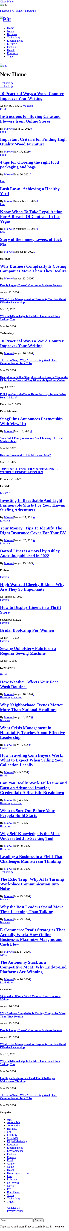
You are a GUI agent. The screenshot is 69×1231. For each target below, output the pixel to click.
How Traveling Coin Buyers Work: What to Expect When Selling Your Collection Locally (32, 760)
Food (3, 109)
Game (10, 1166)
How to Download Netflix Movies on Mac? (25, 455)
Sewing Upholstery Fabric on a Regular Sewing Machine (28, 651)
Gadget (11, 1163)
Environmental (15, 1150)
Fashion (11, 46)
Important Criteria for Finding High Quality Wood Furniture (33, 141)
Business (12, 34)
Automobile (13, 1122)
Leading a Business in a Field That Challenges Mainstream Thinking (31, 859)
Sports (10, 1195)
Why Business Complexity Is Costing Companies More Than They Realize (33, 268)
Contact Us (13, 1207)
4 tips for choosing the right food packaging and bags (29, 164)
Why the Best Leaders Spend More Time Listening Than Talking (31, 909)
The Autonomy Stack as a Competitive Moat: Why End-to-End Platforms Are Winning (33, 967)
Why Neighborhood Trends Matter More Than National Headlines (31, 707)
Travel (10, 56)
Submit (38, 1220)
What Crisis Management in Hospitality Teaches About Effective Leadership (32, 733)
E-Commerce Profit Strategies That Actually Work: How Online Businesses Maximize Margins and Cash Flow (32, 937)
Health (11, 50)
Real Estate (13, 1192)
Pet (9, 1188)
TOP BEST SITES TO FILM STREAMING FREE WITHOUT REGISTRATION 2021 (31, 471)
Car (9, 1131)
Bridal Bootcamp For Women (27, 630)
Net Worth (13, 1182)
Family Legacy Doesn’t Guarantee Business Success (31, 285)
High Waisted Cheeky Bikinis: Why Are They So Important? (32, 587)
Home (10, 27)
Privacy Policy (15, 1210)
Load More (6, 982)
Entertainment (15, 40)
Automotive (13, 1125)
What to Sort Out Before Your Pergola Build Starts (27, 813)
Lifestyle (12, 43)
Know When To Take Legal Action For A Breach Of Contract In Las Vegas (31, 216)
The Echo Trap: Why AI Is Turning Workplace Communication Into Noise (28, 362)
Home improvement (11, 697)
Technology (13, 37)
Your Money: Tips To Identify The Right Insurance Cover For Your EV (33, 530)
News (10, 31)
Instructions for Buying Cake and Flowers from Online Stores (30, 118)
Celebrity (12, 1135)
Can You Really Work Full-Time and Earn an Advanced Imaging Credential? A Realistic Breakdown (33, 788)
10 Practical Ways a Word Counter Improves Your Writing (32, 96)
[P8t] (34, 19)
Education (12, 53)
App (9, 1119)
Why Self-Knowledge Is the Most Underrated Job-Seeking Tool (30, 836)
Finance (4, 747)
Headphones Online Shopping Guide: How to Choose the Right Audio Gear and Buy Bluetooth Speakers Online (34, 379)
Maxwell (28, 105)
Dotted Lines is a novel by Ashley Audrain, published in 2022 (30, 553)
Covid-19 (12, 1138)
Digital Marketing (17, 1141)
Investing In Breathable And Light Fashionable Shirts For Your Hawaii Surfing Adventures (32, 505)
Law (2, 181)
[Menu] (1, 63)
